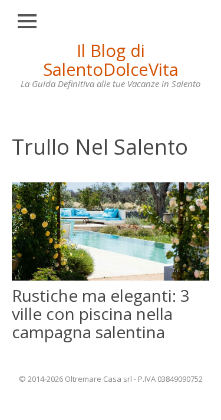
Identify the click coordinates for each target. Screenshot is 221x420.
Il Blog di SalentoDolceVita (111, 60)
